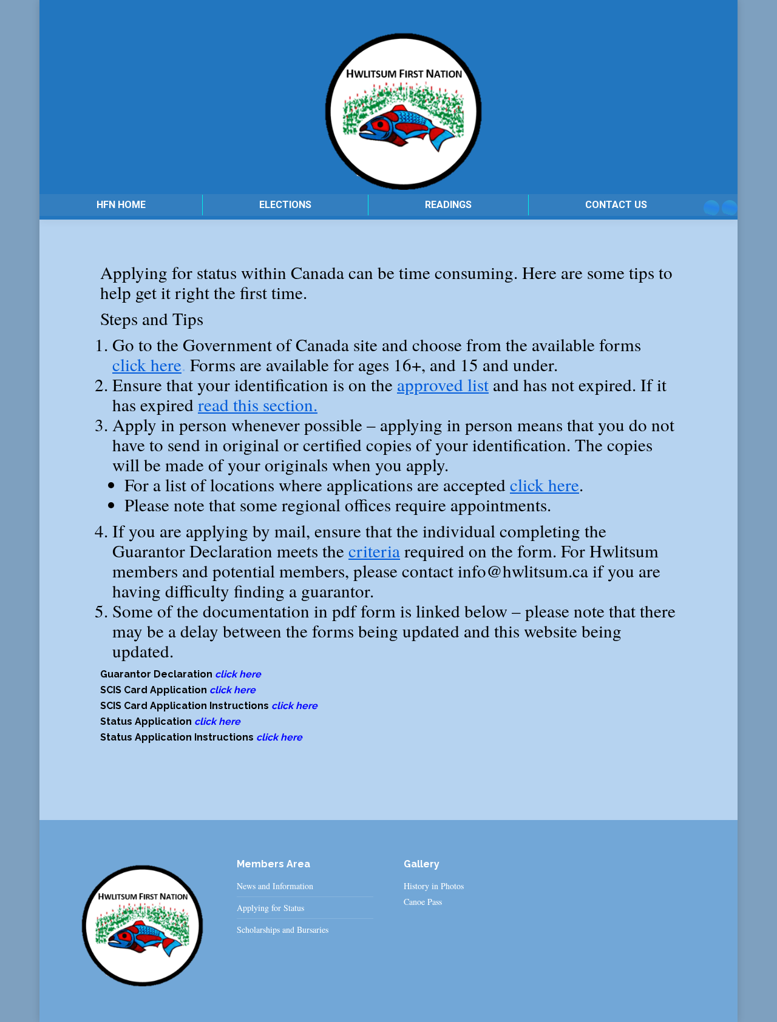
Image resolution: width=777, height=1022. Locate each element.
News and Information (275, 886)
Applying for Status (270, 908)
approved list (443, 384)
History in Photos (434, 886)
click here (147, 364)
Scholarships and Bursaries (282, 930)
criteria (374, 550)
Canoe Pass (423, 901)
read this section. (257, 404)
